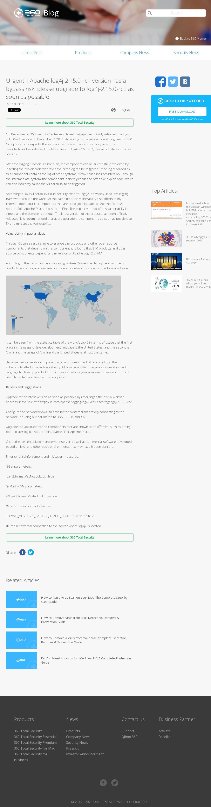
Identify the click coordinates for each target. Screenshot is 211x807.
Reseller (165, 736)
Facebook (160, 81)
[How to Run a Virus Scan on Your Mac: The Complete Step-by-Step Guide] (21, 599)
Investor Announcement (85, 754)
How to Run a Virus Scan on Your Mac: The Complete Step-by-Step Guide (85, 599)
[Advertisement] (181, 157)
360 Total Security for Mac (34, 748)
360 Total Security (28, 731)
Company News (134, 52)
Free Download (182, 111)
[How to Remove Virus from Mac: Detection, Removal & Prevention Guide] (21, 619)
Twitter (173, 81)
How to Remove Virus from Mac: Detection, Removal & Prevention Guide (80, 620)
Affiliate (164, 731)
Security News (77, 742)
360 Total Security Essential (35, 736)
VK (185, 81)
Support (128, 731)
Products (83, 52)
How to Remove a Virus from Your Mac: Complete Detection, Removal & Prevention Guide (84, 640)
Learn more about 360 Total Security (69, 122)
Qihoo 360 (129, 736)
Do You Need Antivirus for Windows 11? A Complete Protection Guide (86, 660)
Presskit (72, 748)
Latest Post (31, 52)
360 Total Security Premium (35, 742)
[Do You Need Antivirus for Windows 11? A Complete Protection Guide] (21, 660)
